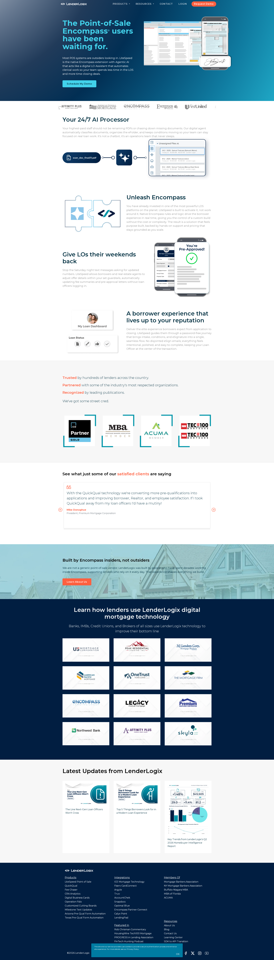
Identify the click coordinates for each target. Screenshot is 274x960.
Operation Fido (73, 901)
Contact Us (170, 933)
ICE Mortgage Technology (129, 881)
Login (183, 4)
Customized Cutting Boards (80, 905)
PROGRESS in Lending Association (133, 937)
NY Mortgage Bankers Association (183, 885)
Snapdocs (119, 901)
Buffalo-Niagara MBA (176, 889)
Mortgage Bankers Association (181, 881)
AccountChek (122, 897)
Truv (117, 893)
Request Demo (204, 4)
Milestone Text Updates (78, 909)
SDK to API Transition (176, 941)
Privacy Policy (133, 949)
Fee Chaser (71, 889)
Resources (144, 4)
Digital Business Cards (77, 897)
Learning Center (173, 937)
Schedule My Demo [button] (79, 83)
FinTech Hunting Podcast (129, 941)
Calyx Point (120, 913)
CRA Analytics (72, 893)
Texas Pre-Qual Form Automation (84, 917)
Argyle (118, 889)
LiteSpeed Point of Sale (78, 881)
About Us (169, 925)
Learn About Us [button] (77, 582)
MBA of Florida (172, 893)
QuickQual (71, 885)
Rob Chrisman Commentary (130, 929)
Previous (60, 510)
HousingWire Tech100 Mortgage (133, 933)
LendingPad (121, 917)
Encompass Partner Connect (130, 909)
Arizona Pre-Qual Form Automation (85, 913)
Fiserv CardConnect (125, 885)
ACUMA (168, 897)
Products (120, 4)
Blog (166, 929)
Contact (166, 4)
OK (178, 954)
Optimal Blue (122, 905)
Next (213, 510)
